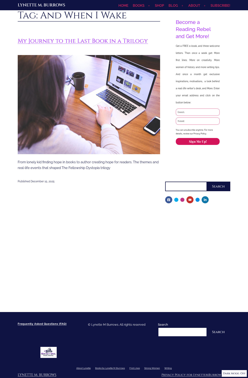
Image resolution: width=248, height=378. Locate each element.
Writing (170, 286)
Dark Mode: (231, 373)
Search (170, 179)
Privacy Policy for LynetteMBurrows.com (195, 375)
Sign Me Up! (198, 141)
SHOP (159, 6)
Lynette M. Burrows (41, 5)
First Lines (172, 274)
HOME (123, 6)
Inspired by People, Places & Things (192, 257)
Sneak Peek (175, 268)
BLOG (173, 6)
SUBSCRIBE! (220, 6)
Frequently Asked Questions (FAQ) (42, 323)
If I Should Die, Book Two (185, 245)
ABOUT (194, 6)
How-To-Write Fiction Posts (186, 297)
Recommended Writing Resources (192, 292)
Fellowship (175, 228)
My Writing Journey (181, 217)
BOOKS (138, 6)
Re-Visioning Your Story (184, 303)
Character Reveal (179, 251)
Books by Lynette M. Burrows (186, 222)
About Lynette (175, 211)
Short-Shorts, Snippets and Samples (193, 263)
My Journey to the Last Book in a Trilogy (83, 41)
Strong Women (176, 280)
